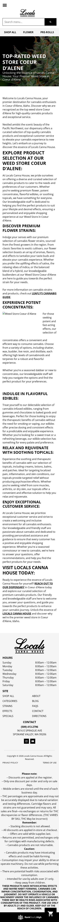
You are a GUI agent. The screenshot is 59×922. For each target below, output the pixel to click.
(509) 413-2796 (29, 727)
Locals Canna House (17, 613)
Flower (28, 32)
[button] (5, 5)
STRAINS (7, 706)
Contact (37, 711)
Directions (39, 716)
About (36, 696)
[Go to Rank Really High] (29, 917)
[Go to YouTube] (32, 741)
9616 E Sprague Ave (29, 730)
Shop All (10, 32)
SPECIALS (8, 716)
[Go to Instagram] (26, 741)
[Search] (50, 21)
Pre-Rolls (47, 32)
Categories (10, 701)
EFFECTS (7, 711)
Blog (35, 701)
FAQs (35, 706)
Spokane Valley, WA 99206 (29, 734)
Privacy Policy (10, 762)
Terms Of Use (49, 762)
